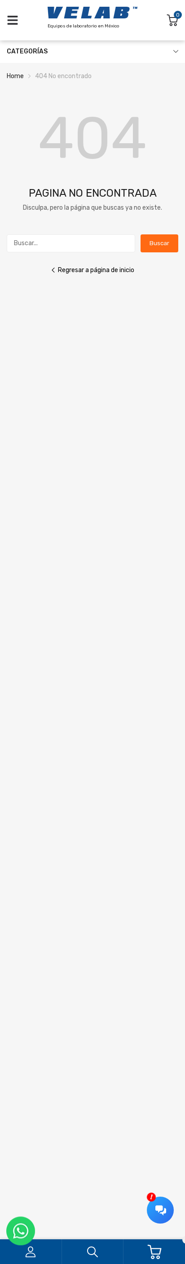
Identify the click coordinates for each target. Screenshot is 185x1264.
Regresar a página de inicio (96, 270)
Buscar (159, 243)
